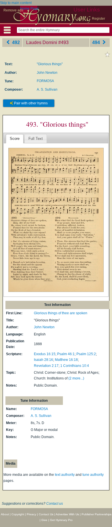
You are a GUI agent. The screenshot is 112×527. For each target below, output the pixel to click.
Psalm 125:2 (86, 354)
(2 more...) (76, 378)
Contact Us (46, 514)
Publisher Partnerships (96, 514)
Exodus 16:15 (44, 354)
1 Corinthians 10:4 (74, 366)
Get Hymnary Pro (61, 520)
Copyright (17, 514)
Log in (80, 19)
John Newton (47, 73)
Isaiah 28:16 (43, 360)
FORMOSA (45, 81)
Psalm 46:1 (66, 354)
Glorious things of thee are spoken (60, 313)
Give (44, 520)
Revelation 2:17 (46, 366)
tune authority (93, 475)
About (5, 514)
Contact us (54, 504)
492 (15, 42)
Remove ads (13, 10)
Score (15, 138)
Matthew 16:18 (66, 360)
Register (98, 19)
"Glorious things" (50, 64)
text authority (65, 475)
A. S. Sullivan (47, 89)
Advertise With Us (67, 514)
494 (96, 42)
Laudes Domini (41, 42)
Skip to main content (16, 3)
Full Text (35, 138)
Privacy (31, 514)
